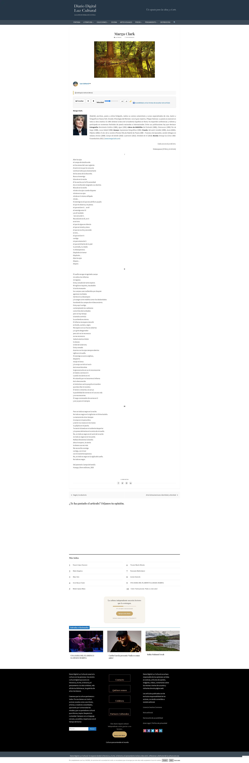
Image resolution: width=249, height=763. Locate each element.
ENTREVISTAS (165, 22)
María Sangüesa (78, 571)
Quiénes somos (119, 690)
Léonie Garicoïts (135, 577)
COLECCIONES (102, 22)
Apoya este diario (124, 613)
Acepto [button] (165, 760)
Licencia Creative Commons (152, 707)
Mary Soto (76, 577)
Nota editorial (148, 713)
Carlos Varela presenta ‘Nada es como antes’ (144, 589)
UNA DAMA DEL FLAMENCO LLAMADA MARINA (147, 583)
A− (127, 101)
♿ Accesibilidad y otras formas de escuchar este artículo (151, 103)
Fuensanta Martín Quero (137, 571)
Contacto (119, 679)
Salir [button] (171, 760)
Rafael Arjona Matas (79, 589)
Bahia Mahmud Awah (155, 654)
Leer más (177, 760)
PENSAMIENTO (150, 22)
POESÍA (138, 22)
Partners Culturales (119, 713)
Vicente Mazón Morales (137, 565)
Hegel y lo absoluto (80, 495)
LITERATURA (87, 22)
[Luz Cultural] (75, 86)
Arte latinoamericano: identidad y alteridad (161, 495)
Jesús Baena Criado (79, 583)
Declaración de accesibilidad (153, 718)
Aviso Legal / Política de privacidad (155, 723)
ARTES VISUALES (126, 22)
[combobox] (82, 729)
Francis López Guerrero (80, 565)
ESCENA (114, 22)
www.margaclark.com (112, 138)
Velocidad (100, 102)
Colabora (119, 700)
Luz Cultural (84, 84)
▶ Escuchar (80, 101)
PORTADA (76, 22)
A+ (122, 101)
